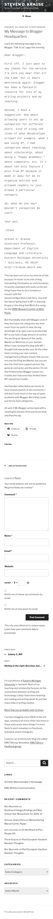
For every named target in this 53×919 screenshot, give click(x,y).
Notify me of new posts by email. (21, 609)
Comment (10, 494)
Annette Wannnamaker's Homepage (23, 782)
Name (8, 535)
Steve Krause (37, 27)
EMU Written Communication (19, 788)
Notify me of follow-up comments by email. (23, 596)
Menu (28, 16)
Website (8, 566)
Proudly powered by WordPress (19, 912)
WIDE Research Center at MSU (28, 309)
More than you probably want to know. (24, 710)
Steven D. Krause (24, 4)
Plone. (7, 312)
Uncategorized (18, 466)
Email (8, 551)
